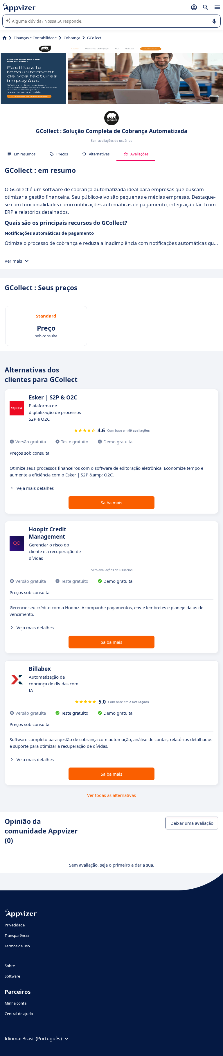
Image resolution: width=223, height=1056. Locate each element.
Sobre (10, 965)
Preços (62, 154)
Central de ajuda (19, 1013)
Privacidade (15, 925)
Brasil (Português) (42, 1038)
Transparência (17, 935)
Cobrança (72, 37)
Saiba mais (111, 502)
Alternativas (99, 154)
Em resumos (24, 154)
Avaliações (139, 154)
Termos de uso (17, 946)
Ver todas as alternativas (111, 795)
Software (12, 976)
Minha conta (15, 1003)
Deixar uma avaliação (191, 823)
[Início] (4, 38)
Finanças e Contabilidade (35, 37)
